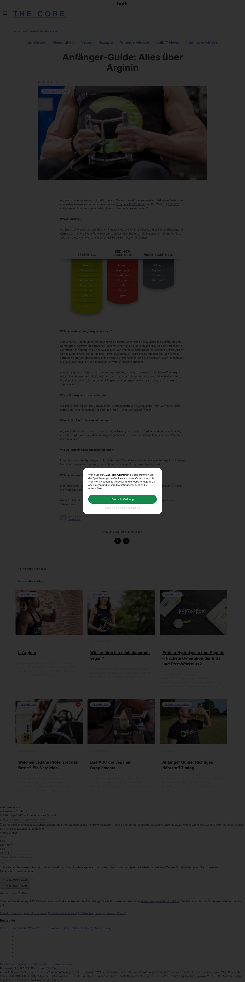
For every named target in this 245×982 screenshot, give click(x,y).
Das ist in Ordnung (123, 499)
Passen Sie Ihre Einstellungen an (122, 507)
